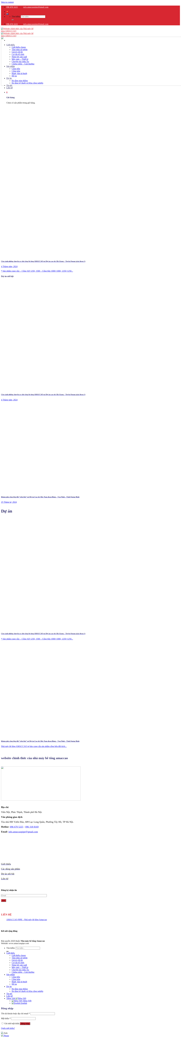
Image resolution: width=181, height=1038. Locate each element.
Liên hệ (9, 88)
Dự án (9, 986)
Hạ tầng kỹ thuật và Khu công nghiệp (27, 991)
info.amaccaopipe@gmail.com (35, 7)
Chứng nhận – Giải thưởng (23, 972)
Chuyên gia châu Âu (20, 970)
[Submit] (7, 951)
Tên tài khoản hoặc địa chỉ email (15, 1013)
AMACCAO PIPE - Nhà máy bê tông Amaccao (26, 919)
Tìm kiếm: (16, 16)
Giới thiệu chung (19, 955)
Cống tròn (16, 979)
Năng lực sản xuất (19, 965)
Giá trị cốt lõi (17, 960)
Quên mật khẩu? (8, 1028)
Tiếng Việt (11, 998)
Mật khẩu (6, 1018)
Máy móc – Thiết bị (20, 967)
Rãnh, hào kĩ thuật (19, 982)
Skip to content (7, 2)
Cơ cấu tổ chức (18, 962)
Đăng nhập (25, 1024)
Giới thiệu (10, 953)
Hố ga (14, 984)
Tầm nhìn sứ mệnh (19, 958)
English (23, 1003)
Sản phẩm (10, 974)
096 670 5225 (12, 7)
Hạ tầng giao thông (20, 989)
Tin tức (9, 993)
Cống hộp (16, 977)
